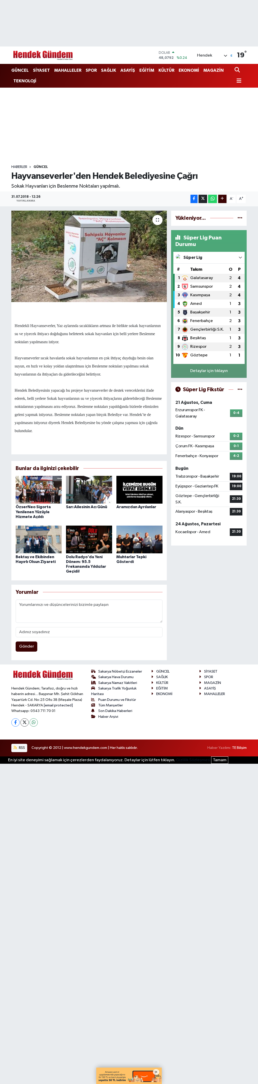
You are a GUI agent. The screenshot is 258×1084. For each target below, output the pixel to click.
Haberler (19, 167)
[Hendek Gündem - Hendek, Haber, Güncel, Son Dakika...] (42, 55)
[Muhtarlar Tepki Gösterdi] (139, 539)
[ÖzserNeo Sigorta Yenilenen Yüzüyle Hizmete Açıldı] (39, 489)
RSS (21, 748)
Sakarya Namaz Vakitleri (117, 683)
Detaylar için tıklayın (209, 371)
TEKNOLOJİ (24, 81)
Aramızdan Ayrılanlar (136, 507)
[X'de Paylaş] (203, 199)
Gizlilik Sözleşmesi (193, 760)
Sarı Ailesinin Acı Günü (86, 507)
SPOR (91, 70)
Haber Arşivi (108, 717)
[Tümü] (240, 218)
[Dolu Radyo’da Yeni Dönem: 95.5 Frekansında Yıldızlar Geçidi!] (89, 539)
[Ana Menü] (238, 81)
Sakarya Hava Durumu (116, 677)
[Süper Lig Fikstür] (240, 389)
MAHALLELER (67, 70)
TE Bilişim (239, 748)
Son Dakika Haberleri (115, 711)
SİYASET (41, 70)
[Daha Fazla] (222, 199)
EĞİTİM (146, 70)
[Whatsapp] (33, 722)
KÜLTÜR (166, 70)
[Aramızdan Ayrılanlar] (139, 489)
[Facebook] (15, 722)
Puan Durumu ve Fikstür (117, 700)
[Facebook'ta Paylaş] (194, 199)
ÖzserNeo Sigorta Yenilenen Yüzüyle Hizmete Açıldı (33, 512)
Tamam (220, 760)
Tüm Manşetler (110, 705)
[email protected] (58, 705)
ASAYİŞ (127, 70)
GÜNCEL (20, 70)
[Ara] (238, 70)
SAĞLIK (108, 70)
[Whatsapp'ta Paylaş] (212, 199)
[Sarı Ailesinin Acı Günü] (89, 489)
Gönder (26, 646)
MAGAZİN (213, 70)
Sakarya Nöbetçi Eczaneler (120, 671)
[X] (24, 722)
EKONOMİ (189, 70)
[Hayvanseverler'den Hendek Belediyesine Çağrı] (89, 256)
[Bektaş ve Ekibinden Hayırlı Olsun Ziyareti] (39, 539)
